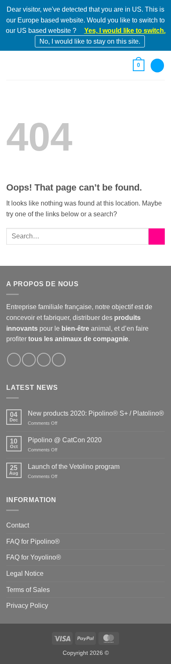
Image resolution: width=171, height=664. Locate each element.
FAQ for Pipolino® (33, 541)
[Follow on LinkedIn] (44, 360)
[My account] (157, 65)
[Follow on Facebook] (14, 360)
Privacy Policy (27, 605)
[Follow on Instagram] (29, 360)
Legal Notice (25, 573)
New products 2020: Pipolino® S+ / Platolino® (96, 413)
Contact (17, 525)
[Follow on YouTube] (59, 360)
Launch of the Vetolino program (74, 466)
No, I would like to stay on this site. (89, 41)
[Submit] (157, 236)
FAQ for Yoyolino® (33, 557)
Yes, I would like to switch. (125, 30)
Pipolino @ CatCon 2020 (65, 439)
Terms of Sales (28, 589)
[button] (11, 65)
